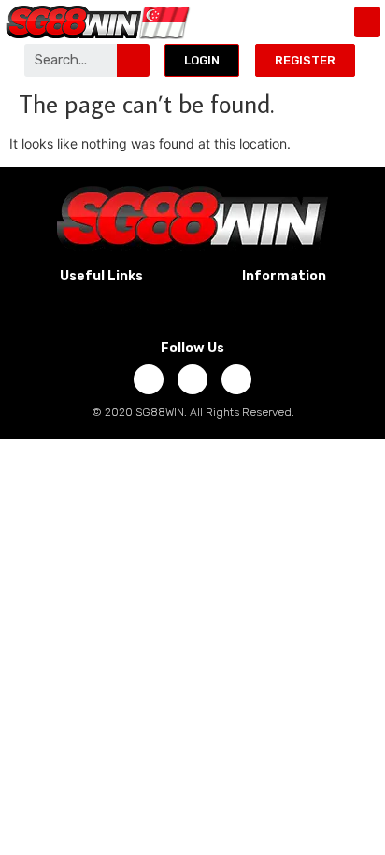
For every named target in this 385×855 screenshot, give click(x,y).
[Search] (133, 60)
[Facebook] (149, 379)
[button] (367, 22)
